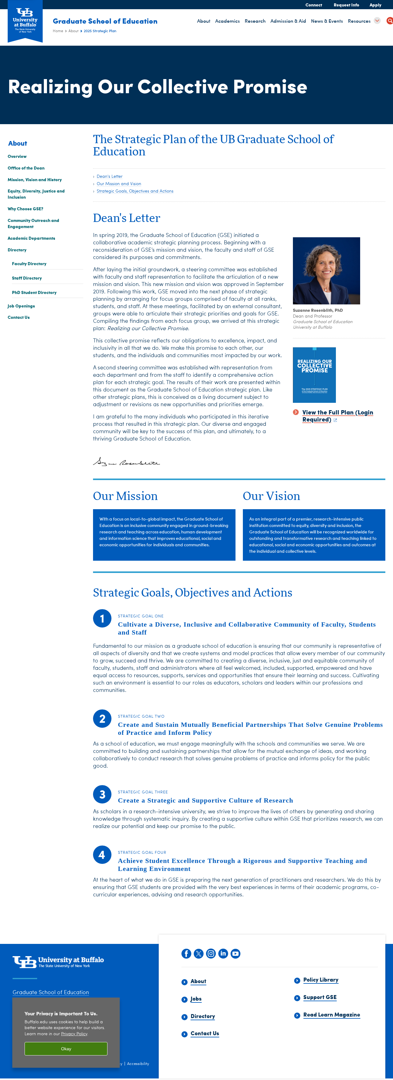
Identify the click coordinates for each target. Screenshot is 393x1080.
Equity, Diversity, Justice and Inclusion (36, 194)
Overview (17, 156)
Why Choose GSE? (25, 209)
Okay (66, 1048)
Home (58, 31)
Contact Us (19, 317)
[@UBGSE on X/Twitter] (198, 953)
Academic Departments (31, 238)
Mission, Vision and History (35, 179)
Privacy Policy (74, 1034)
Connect (313, 5)
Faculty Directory (29, 264)
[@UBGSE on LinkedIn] (223, 953)
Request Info (346, 5)
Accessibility (138, 1064)
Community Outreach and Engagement (33, 223)
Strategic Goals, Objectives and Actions (135, 191)
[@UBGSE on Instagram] (210, 953)
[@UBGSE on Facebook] (186, 953)
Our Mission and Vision (119, 184)
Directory (17, 249)
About (73, 31)
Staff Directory (27, 278)
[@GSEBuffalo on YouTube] (235, 953)
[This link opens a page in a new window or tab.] (339, 375)
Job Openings (21, 306)
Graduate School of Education (105, 20)
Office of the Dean (26, 168)
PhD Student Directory (34, 292)
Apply (375, 5)
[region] (66, 1033)
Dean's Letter (110, 176)
